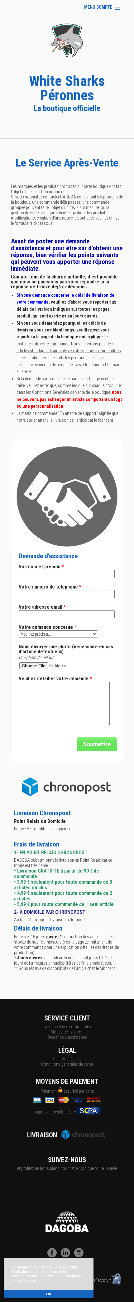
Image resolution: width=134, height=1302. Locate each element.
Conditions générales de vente (67, 1064)
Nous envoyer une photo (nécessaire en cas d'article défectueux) (66, 649)
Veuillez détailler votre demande (55, 678)
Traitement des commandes (67, 1026)
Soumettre (97, 744)
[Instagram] (80, 1255)
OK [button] (48, 1294)
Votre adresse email (42, 607)
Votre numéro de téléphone (50, 586)
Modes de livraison (67, 1031)
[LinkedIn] (67, 1255)
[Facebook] (53, 1255)
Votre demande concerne (47, 627)
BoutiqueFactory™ (95, 1280)
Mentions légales (67, 1058)
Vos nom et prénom (41, 566)
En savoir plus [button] (24, 1281)
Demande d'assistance (67, 1037)
